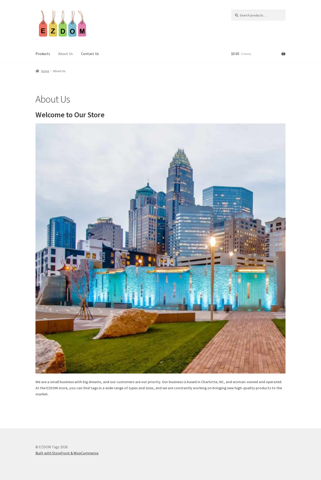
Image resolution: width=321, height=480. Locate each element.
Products (42, 53)
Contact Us (90, 53)
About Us (65, 53)
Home (45, 71)
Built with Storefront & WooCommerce (66, 453)
